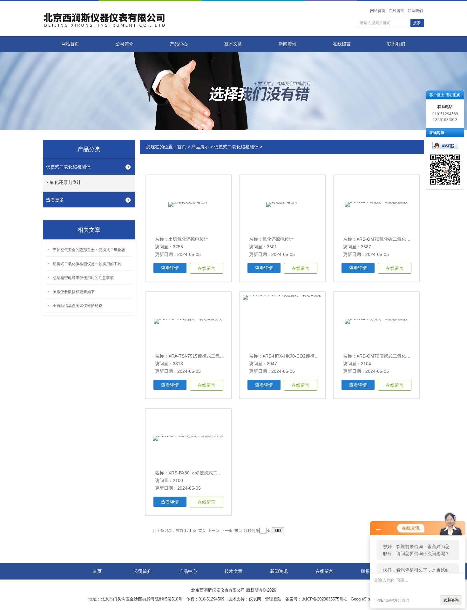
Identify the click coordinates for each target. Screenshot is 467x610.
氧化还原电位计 (65, 182)
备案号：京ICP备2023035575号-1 (316, 599)
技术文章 (233, 44)
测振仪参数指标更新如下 (74, 292)
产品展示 (200, 146)
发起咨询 (451, 600)
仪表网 (255, 599)
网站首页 (377, 11)
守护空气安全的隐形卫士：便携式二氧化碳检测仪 (92, 250)
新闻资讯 (287, 44)
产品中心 (179, 44)
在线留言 (396, 11)
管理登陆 (273, 599)
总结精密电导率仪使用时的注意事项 (83, 278)
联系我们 (415, 11)
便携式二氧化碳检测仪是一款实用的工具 (87, 264)
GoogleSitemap (365, 599)
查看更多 (55, 199)
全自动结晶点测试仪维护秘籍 (77, 306)
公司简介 (124, 44)
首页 (181, 146)
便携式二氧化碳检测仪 (68, 166)
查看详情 (170, 268)
